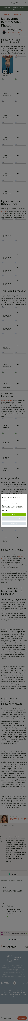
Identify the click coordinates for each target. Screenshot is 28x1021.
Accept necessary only (14, 518)
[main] (14, 510)
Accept (14, 514)
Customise (14, 523)
